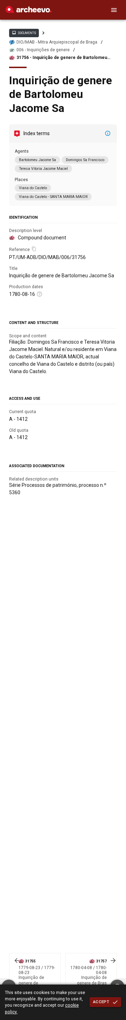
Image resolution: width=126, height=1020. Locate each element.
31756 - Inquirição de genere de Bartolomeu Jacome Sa (61, 57)
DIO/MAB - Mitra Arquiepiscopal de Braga (56, 42)
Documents (24, 33)
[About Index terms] (108, 133)
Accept (101, 1001)
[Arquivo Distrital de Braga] (28, 11)
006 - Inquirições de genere (43, 49)
